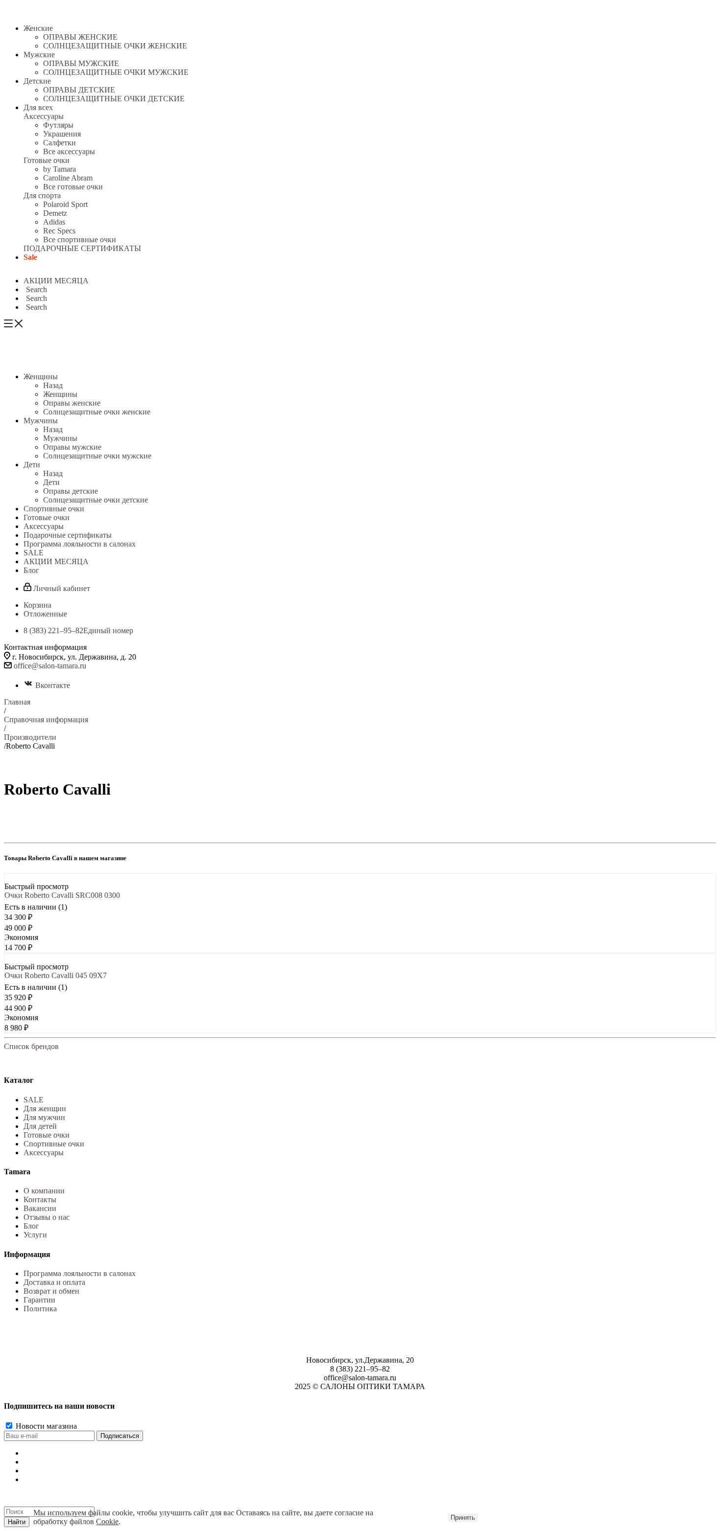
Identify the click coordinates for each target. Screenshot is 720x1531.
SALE (34, 1100)
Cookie (107, 1521)
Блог (31, 1226)
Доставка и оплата (54, 1282)
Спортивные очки (54, 1144)
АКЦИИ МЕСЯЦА (56, 280)
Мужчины (60, 438)
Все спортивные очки (79, 239)
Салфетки (59, 142)
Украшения (62, 134)
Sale (30, 257)
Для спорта (42, 195)
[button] (35, 289)
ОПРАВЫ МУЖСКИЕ (81, 63)
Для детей (40, 1126)
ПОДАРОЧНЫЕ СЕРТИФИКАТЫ (82, 248)
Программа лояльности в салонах (80, 1273)
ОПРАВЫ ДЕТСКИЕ (79, 90)
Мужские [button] (39, 54)
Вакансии (40, 1208)
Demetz (55, 213)
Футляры (58, 125)
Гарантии (39, 1300)
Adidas (54, 222)
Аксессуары (44, 116)
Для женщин (45, 1108)
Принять (463, 1517)
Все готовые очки (73, 187)
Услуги (35, 1235)
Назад (53, 385)
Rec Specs (59, 231)
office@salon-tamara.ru (50, 666)
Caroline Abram (68, 178)
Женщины (60, 394)
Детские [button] (37, 81)
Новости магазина (45, 1426)
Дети (51, 482)
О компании (44, 1191)
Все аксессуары (69, 151)
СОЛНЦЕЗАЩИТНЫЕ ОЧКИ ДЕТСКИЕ (114, 98)
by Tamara (59, 169)
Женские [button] (38, 28)
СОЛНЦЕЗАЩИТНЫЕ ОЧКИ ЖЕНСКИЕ (115, 46)
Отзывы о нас (47, 1217)
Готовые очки (47, 160)
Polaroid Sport (65, 204)
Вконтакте (52, 685)
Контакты (40, 1199)
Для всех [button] (38, 107)
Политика (40, 1308)
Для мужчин (44, 1117)
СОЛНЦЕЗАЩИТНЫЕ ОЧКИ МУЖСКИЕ (116, 72)
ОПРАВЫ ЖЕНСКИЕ (80, 37)
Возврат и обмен (51, 1291)
